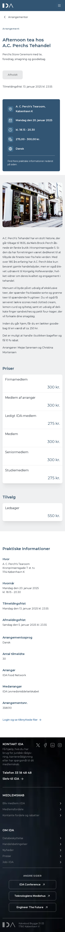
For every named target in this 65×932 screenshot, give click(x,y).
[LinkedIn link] (52, 745)
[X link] (38, 745)
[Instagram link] (59, 745)
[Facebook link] (45, 745)
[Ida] (8, 5)
